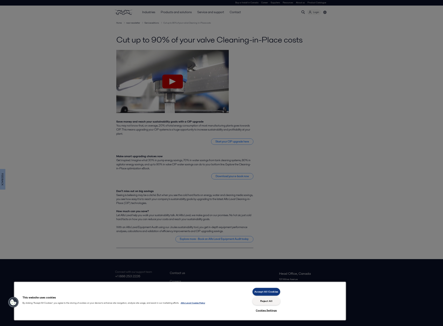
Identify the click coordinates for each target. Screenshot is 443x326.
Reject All (266, 301)
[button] (13, 302)
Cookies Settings (266, 310)
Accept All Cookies (266, 291)
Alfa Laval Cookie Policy (193, 302)
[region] (180, 301)
